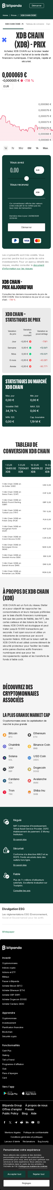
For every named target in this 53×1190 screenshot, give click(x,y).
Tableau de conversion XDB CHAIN (35, 24)
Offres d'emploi (12, 1109)
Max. (45, 148)
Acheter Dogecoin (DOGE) (14, 999)
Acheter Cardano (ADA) (13, 1004)
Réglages (26, 1183)
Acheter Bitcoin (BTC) (12, 986)
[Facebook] (4, 1122)
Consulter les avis (21, 890)
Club (4, 1069)
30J (21, 148)
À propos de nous (36, 1105)
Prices (14, 15)
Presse (29, 1109)
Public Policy (10, 1113)
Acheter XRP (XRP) (11, 995)
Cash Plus (6, 1050)
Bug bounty (43, 1141)
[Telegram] (16, 1122)
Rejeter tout (38, 1174)
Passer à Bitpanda (10, 981)
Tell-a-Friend (8, 1059)
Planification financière (12, 1027)
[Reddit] (21, 1122)
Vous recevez (19, 184)
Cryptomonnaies (10, 963)
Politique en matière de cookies (33, 1166)
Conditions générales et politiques (27, 1137)
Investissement (9, 1023)
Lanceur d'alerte (12, 1141)
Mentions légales (13, 1132)
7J (12, 148)
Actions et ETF (9, 972)
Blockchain (7, 1032)
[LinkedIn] (27, 1122)
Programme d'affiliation (13, 1064)
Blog (25, 1113)
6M (29, 148)
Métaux (5, 977)
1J (6, 148)
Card (4, 1078)
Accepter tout (14, 1174)
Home (5, 15)
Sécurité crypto (9, 1036)
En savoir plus (20, 839)
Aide (33, 1113)
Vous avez (17, 162)
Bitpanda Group (12, 1105)
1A (37, 148)
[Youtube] (33, 1122)
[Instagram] (38, 1122)
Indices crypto (9, 968)
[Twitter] (10, 1122)
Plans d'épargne (10, 1073)
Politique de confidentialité (35, 1132)
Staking (5, 1055)
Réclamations (29, 1141)
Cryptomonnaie (9, 1018)
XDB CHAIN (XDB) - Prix (14, 24)
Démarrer (37, 5)
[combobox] (39, 170)
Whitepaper (8, 931)
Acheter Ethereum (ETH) (13, 990)
